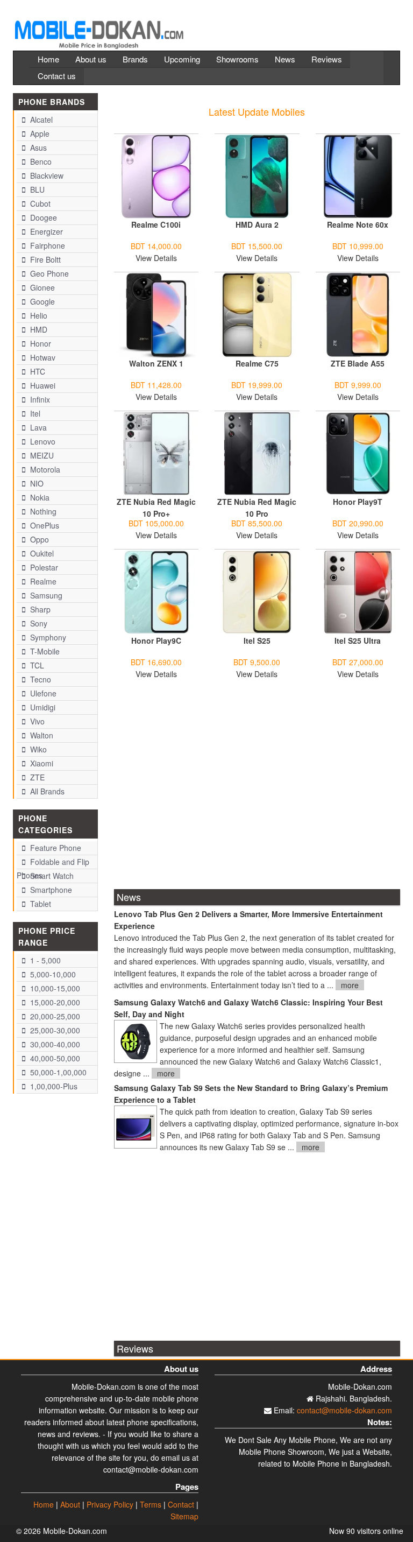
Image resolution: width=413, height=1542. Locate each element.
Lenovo (41, 441)
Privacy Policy (110, 1504)
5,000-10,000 (52, 974)
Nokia (38, 497)
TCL (36, 665)
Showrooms (237, 59)
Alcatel (40, 119)
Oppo (38, 539)
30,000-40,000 (54, 1044)
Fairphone (46, 245)
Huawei (41, 385)
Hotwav (41, 357)
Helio (37, 315)
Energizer (45, 231)
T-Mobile (44, 651)
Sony (37, 623)
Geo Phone (48, 273)
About (70, 1504)
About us (90, 59)
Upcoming (182, 59)
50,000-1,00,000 (57, 1072)
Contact (181, 1504)
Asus (37, 147)
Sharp (39, 609)
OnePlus (43, 525)
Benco (40, 161)
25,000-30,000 (54, 1030)
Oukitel (41, 553)
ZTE (36, 777)
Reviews (326, 59)
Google (41, 301)
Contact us (57, 75)
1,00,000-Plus (52, 1086)
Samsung (45, 595)
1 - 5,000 (44, 960)
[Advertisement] (257, 791)
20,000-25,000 (54, 1016)
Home (48, 59)
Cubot (39, 203)
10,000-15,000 (54, 988)
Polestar (43, 567)
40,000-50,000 (54, 1058)
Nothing (42, 511)
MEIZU (41, 455)
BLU (36, 189)
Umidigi (41, 707)
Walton (40, 735)
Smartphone (50, 889)
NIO (36, 483)
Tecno (39, 679)
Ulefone (42, 693)
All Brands (46, 791)
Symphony (47, 637)
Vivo (36, 721)
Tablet (39, 903)
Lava (37, 427)
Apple (38, 133)
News (285, 59)
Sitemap (184, 1516)
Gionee (41, 287)
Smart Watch (51, 875)
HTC (36, 371)
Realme (42, 581)
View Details (156, 257)
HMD (37, 329)
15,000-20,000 (54, 1002)
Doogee (42, 217)
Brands (135, 59)
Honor (39, 343)
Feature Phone (54, 847)
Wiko (37, 749)
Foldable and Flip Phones (53, 862)
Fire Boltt (44, 259)
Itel (34, 413)
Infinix (39, 399)
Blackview (45, 175)
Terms (150, 1504)
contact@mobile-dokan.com (344, 1410)
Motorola (44, 469)
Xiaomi (40, 763)
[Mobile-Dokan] (99, 30)
